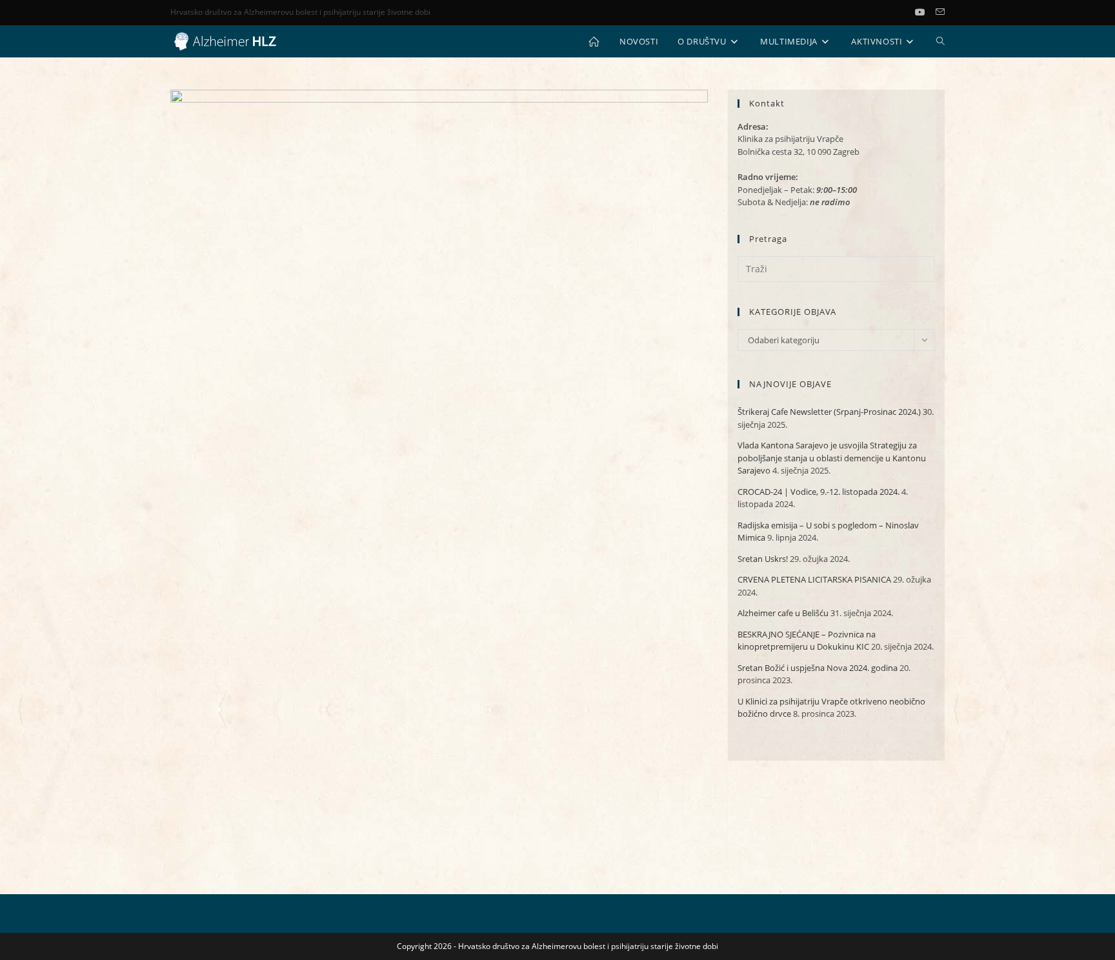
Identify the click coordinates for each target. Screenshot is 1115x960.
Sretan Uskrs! (763, 559)
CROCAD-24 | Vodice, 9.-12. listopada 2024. (818, 491)
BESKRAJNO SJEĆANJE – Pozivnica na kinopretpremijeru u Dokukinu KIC (807, 640)
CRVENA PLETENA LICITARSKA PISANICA (814, 579)
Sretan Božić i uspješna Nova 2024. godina (818, 668)
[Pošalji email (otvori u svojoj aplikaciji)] (940, 12)
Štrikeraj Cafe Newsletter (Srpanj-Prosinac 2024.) (829, 411)
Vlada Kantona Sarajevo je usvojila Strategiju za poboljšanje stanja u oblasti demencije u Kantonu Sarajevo (832, 457)
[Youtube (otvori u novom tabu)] (925, 12)
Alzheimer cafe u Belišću (783, 613)
